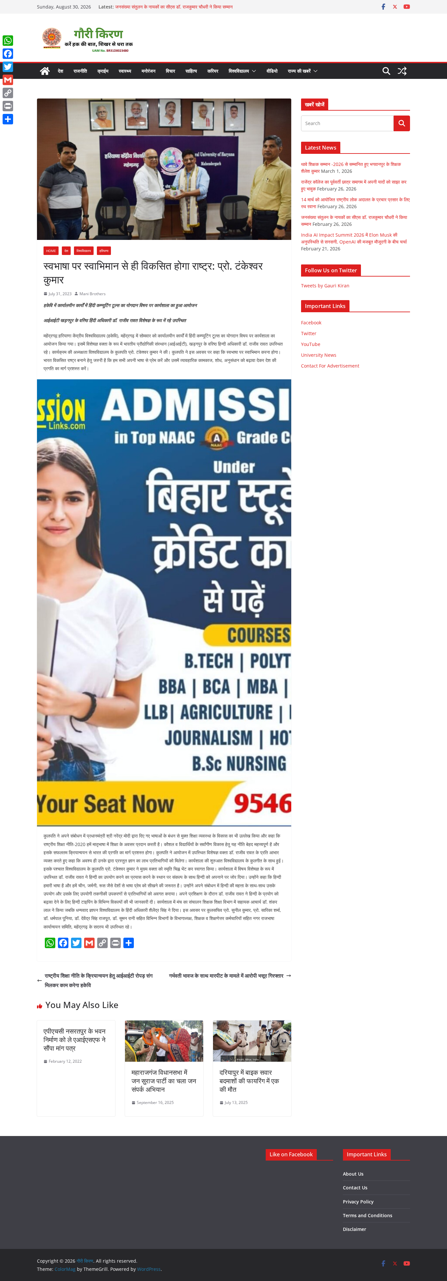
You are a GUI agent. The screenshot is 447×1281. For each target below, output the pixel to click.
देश (60, 71)
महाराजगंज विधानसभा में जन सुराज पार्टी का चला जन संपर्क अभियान (164, 1081)
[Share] (7, 119)
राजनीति (80, 71)
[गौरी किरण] (45, 71)
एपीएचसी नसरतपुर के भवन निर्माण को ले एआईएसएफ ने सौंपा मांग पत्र (74, 1040)
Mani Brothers (93, 294)
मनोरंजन (148, 71)
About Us (353, 1174)
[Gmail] (7, 79)
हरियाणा (103, 250)
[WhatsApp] (7, 40)
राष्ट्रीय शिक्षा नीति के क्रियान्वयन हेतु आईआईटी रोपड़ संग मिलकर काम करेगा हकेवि (98, 980)
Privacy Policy (358, 1202)
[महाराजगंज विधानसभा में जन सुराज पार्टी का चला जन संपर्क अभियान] (164, 1025)
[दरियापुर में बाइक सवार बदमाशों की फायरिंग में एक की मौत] (252, 1025)
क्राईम (103, 71)
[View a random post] (402, 71)
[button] (252, 71)
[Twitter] (7, 66)
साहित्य (191, 71)
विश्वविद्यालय (239, 71)
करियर (212, 71)
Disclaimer (354, 1229)
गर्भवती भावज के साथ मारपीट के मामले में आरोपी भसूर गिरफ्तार (226, 975)
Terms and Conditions (367, 1215)
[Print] (7, 106)
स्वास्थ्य (125, 71)
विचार (170, 71)
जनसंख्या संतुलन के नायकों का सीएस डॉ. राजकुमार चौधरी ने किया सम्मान (174, 7)
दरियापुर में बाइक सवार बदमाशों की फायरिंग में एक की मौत (249, 1081)
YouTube (310, 344)
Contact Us (355, 1187)
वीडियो (272, 71)
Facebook (311, 322)
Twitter (308, 333)
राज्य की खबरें (299, 71)
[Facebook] (7, 53)
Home (51, 250)
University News (318, 355)
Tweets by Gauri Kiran (325, 285)
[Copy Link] (7, 92)
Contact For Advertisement (330, 366)
